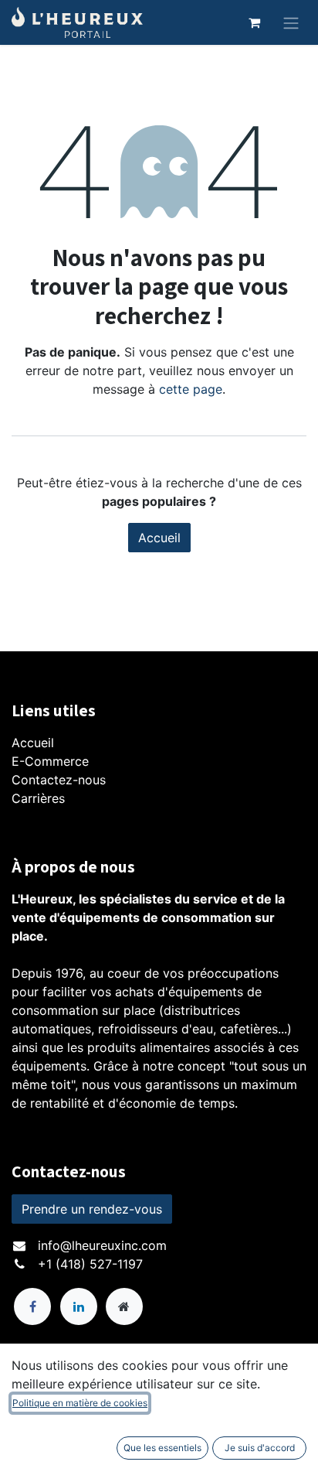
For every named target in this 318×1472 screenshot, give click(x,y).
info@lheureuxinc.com (102, 1245)
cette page (190, 389)
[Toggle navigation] (291, 22)
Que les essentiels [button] (162, 1447)
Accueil (159, 537)
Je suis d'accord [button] (260, 1447)
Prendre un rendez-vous (92, 1209)
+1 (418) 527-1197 (90, 1264)
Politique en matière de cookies (79, 1403)
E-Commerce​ (50, 761)
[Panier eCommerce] (253, 22)
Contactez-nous (59, 779)
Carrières (38, 798)
